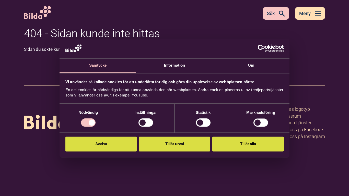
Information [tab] (174, 65)
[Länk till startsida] (56, 114)
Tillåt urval (174, 144)
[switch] (145, 123)
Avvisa (101, 144)
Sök (271, 13)
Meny (305, 13)
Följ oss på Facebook (303, 129)
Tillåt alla (248, 144)
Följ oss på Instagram (303, 136)
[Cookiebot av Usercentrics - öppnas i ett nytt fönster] (261, 48)
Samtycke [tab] (98, 65)
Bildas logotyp (296, 109)
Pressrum (291, 116)
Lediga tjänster (296, 122)
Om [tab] (251, 65)
